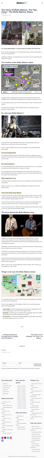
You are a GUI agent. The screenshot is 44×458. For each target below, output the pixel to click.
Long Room (33, 309)
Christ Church (39, 316)
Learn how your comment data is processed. (30, 368)
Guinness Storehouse (23, 316)
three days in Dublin (10, 305)
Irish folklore (12, 52)
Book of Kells (19, 309)
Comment (3, 350)
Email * (20, 363)
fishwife (33, 155)
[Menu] (2, 3)
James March (4, 13)
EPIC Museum (9, 318)
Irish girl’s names (14, 198)
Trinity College (6, 309)
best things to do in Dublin (35, 299)
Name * (4, 363)
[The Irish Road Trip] (22, 3)
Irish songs (19, 238)
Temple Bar (5, 312)
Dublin (6, 182)
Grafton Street (14, 97)
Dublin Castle (32, 316)
